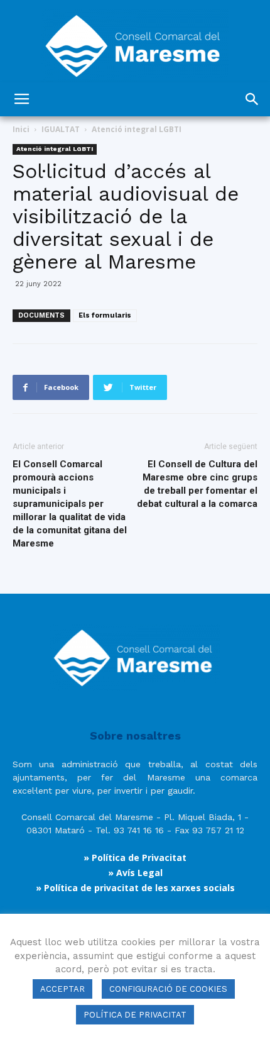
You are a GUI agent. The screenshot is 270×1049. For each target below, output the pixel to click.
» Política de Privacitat (135, 857)
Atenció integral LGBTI (136, 129)
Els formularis (104, 315)
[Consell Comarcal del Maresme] (135, 41)
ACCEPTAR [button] (62, 989)
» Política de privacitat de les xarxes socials (135, 888)
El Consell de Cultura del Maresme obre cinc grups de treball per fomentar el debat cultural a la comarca (197, 483)
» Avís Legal (135, 873)
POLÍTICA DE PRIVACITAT (135, 1014)
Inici (21, 129)
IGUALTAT (60, 129)
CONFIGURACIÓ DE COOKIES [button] (168, 989)
